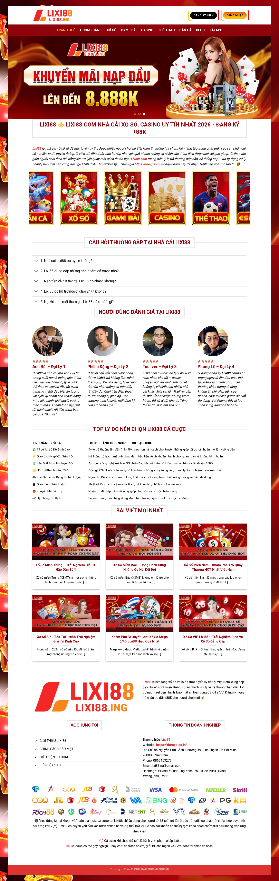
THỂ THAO (166, 30)
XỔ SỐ (112, 30)
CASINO (147, 30)
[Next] (260, 77)
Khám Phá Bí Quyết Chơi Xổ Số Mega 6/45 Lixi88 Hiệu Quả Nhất (140, 639)
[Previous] (18, 77)
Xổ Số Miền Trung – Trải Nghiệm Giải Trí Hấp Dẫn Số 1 (66, 567)
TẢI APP (215, 30)
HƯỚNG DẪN (89, 30)
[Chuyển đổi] (36, 261)
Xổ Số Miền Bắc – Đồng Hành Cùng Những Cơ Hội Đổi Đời (139, 567)
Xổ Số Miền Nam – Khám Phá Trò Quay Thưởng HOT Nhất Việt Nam (213, 567)
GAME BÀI (129, 30)
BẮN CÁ (185, 30)
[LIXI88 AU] (52, 15)
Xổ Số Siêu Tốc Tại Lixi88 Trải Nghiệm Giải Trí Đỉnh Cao (66, 639)
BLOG (200, 30)
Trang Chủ (66, 30)
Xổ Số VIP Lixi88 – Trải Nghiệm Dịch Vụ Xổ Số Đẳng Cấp (213, 639)
